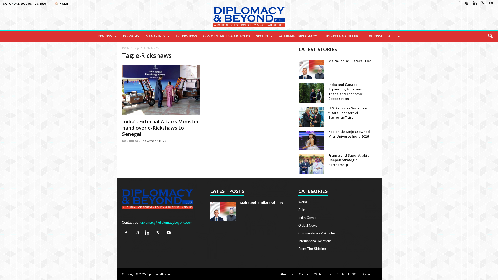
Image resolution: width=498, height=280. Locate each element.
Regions (105, 36)
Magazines (155, 36)
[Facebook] (459, 3)
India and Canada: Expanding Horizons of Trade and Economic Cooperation (347, 91)
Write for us (322, 274)
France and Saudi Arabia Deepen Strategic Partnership (348, 160)
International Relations (315, 241)
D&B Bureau (131, 141)
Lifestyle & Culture (342, 36)
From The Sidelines (313, 249)
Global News (307, 225)
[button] (490, 36)
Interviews (186, 36)
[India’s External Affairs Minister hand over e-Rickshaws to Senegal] (161, 90)
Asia (301, 210)
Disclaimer (369, 274)
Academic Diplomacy (298, 36)
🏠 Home (61, 3)
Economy (131, 36)
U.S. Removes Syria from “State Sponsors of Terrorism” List (348, 113)
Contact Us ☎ (346, 274)
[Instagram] (467, 3)
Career (303, 274)
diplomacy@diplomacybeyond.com (166, 223)
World (302, 202)
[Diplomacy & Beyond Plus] (249, 17)
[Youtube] (491, 3)
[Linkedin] (475, 3)
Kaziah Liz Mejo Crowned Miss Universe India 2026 (349, 134)
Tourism (374, 36)
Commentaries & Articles (226, 36)
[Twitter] (483, 3)
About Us (286, 274)
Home (125, 48)
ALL (391, 36)
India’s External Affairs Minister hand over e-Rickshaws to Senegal (160, 127)
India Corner (307, 218)
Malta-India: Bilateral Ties (349, 61)
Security (264, 36)
